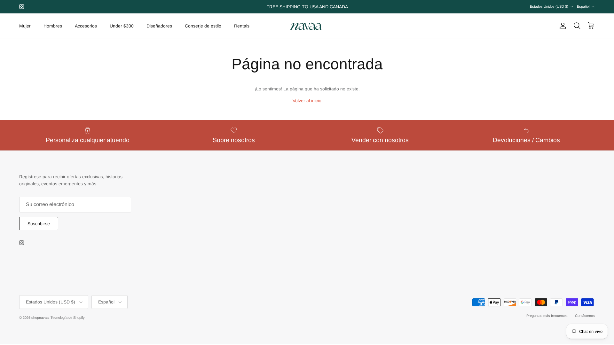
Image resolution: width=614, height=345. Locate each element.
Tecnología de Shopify (68, 317)
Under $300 (122, 25)
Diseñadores (159, 25)
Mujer (25, 25)
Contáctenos (585, 316)
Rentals (241, 25)
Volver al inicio (307, 100)
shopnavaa (40, 317)
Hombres (52, 25)
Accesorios (86, 25)
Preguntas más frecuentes (547, 316)
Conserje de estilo (203, 25)
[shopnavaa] (307, 26)
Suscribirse (39, 223)
